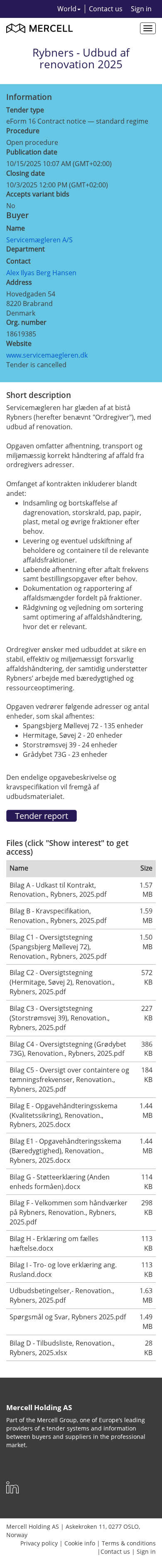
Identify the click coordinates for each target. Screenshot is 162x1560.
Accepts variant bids (37, 194)
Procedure (22, 130)
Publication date (31, 152)
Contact (18, 261)
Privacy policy (39, 1543)
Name (15, 228)
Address (19, 282)
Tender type (25, 109)
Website (19, 343)
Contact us (106, 8)
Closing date (25, 173)
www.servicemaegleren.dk (47, 355)
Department (25, 249)
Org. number (26, 322)
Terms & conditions (129, 1543)
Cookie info (79, 1543)
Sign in (141, 8)
